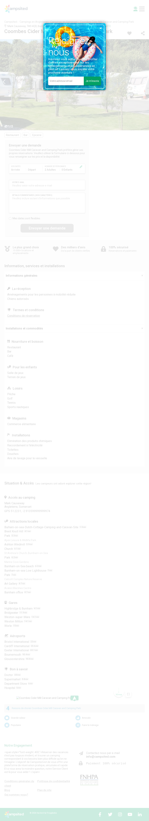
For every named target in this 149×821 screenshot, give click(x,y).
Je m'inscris (92, 81)
